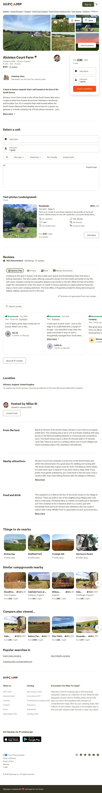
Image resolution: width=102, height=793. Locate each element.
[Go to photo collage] (27, 33)
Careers (6, 704)
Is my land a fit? (34, 696)
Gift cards (7, 691)
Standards (31, 709)
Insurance (31, 704)
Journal (6, 700)
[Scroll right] (98, 545)
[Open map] (51, 177)
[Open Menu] (96, 4)
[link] (51, 221)
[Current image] (16, 236)
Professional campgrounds (38, 700)
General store (9, 696)
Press (5, 709)
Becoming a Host (34, 691)
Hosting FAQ (32, 713)
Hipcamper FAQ (10, 713)
